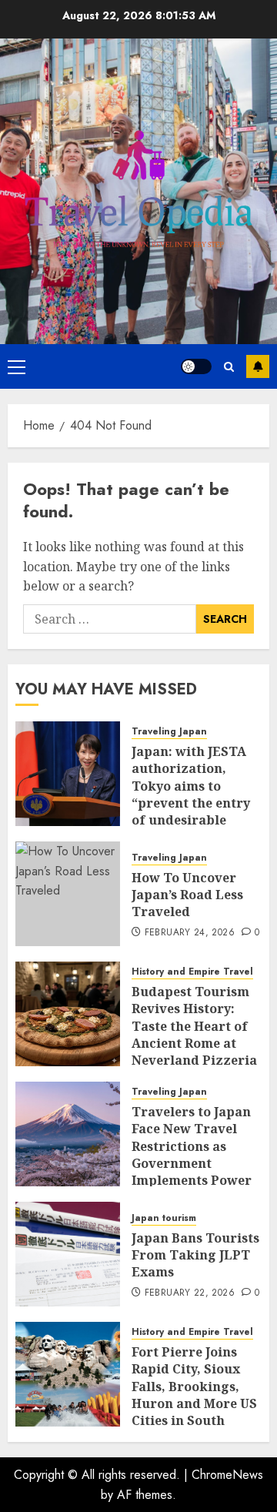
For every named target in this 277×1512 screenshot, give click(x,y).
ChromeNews (227, 1475)
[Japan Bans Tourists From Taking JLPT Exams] (67, 1254)
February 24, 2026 (190, 933)
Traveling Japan (169, 731)
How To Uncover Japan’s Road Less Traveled (187, 895)
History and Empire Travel (192, 971)
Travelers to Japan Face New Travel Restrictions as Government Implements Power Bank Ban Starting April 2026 (192, 1163)
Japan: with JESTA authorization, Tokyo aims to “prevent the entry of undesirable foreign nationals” (191, 794)
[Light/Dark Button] (196, 366)
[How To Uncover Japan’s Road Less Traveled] (67, 893)
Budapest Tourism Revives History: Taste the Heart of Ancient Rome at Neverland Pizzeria (194, 1026)
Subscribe (257, 366)
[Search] (229, 367)
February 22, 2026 (190, 1293)
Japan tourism (164, 1218)
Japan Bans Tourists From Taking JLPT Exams (195, 1255)
